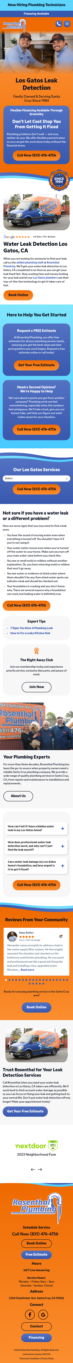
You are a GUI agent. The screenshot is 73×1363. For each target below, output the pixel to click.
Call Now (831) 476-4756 (36, 155)
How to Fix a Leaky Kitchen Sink (30, 633)
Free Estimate (36, 1255)
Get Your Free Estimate (36, 365)
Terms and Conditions (29, 1359)
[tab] (36, 828)
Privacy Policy (47, 1359)
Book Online (18, 295)
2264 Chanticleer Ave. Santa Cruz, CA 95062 (36, 1298)
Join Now (36, 687)
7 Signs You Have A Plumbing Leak (31, 628)
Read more (27, 970)
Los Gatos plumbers (45, 278)
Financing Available (36, 14)
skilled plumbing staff (29, 262)
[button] (6, 980)
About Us (18, 796)
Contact (36, 1326)
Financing (36, 1338)
